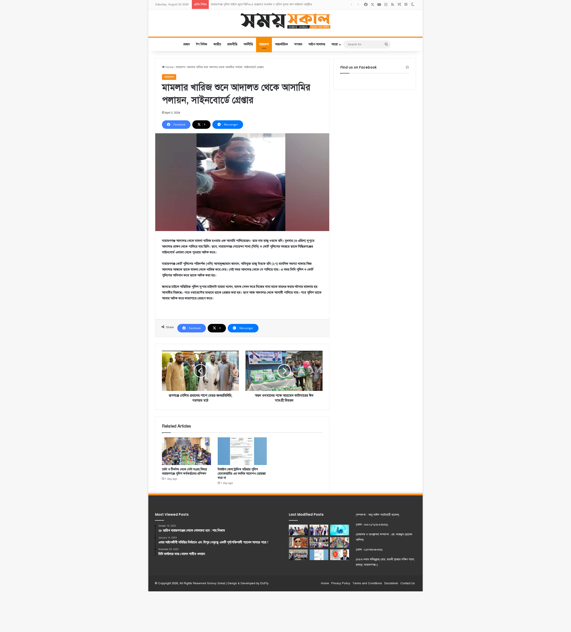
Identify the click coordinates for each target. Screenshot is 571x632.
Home (169, 67)
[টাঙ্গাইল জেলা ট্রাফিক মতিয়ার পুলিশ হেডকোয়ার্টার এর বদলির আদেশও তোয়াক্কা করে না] (242, 451)
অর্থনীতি (248, 44)
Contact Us (407, 583)
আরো (334, 44)
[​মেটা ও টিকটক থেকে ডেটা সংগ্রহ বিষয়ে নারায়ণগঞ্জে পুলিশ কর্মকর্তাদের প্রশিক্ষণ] (186, 451)
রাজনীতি (232, 44)
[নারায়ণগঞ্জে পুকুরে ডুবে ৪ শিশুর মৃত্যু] (339, 530)
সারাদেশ (264, 44)
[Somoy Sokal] (286, 21)
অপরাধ (298, 44)
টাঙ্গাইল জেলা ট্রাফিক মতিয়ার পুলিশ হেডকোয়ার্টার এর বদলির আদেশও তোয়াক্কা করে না (242, 473)
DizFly (264, 583)
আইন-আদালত (316, 44)
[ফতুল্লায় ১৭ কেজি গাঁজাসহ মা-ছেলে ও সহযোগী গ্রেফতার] (298, 530)
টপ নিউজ (201, 44)
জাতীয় (217, 44)
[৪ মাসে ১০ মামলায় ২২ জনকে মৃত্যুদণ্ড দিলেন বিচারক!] (298, 542)
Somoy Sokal (216, 583)
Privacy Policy (340, 583)
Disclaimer (391, 583)
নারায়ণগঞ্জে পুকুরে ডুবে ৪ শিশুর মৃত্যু (231, 4)
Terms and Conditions (367, 583)
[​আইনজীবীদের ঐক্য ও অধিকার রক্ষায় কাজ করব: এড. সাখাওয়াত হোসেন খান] (298, 554)
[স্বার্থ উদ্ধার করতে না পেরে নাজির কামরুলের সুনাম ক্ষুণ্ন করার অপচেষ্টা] (339, 554)
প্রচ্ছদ (186, 44)
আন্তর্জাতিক (281, 44)
